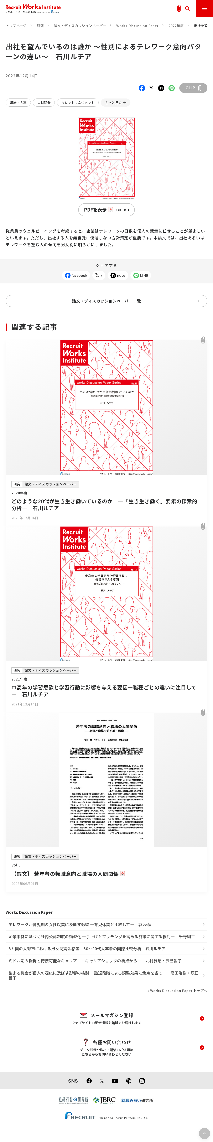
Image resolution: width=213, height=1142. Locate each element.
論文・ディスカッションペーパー (80, 25)
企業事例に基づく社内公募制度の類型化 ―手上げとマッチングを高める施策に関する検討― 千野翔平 (102, 936)
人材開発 (44, 102)
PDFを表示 (106, 209)
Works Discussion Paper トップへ (178, 990)
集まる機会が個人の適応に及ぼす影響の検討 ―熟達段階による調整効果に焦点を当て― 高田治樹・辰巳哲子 (104, 975)
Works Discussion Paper (137, 25)
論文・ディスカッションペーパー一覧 (106, 301)
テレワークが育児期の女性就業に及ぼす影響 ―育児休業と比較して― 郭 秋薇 (80, 924)
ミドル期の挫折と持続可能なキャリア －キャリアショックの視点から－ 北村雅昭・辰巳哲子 (95, 961)
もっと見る (113, 102)
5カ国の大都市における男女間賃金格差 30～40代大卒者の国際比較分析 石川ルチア (87, 948)
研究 (40, 25)
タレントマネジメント (77, 102)
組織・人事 (18, 102)
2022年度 (176, 25)
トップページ (16, 25)
